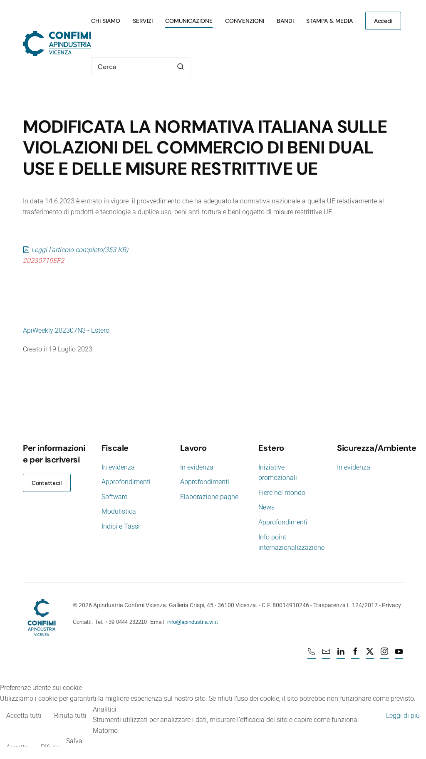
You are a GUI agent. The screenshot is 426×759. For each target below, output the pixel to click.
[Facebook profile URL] (355, 655)
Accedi (383, 21)
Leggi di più (403, 715)
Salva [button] (74, 741)
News (266, 507)
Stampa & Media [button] (329, 21)
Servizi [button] (143, 21)
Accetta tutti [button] (24, 715)
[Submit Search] (180, 66)
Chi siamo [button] (105, 21)
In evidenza (118, 467)
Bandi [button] (285, 21)
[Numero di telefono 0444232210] (311, 655)
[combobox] (141, 66)
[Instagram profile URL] (384, 655)
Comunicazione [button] (189, 21)
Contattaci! (47, 483)
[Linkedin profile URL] (341, 655)
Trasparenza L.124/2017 (345, 605)
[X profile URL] (370, 655)
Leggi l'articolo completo (79, 250)
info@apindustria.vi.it (192, 622)
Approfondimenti (126, 482)
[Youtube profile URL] (399, 655)
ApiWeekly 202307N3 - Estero (66, 330)
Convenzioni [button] (244, 21)
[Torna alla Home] (57, 43)
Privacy (391, 605)
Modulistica (119, 511)
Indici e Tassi (121, 526)
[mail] (326, 655)
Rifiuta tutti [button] (70, 715)
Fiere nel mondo (281, 493)
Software (114, 497)
